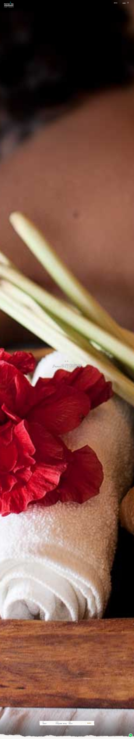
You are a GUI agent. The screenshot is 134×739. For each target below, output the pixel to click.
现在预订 (89, 723)
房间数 (70, 722)
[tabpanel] (67, 369)
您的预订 (124, 3)
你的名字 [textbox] (44, 723)
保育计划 (115, 2)
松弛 (67, 361)
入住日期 (57, 722)
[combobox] (48, 724)
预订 (43, 722)
